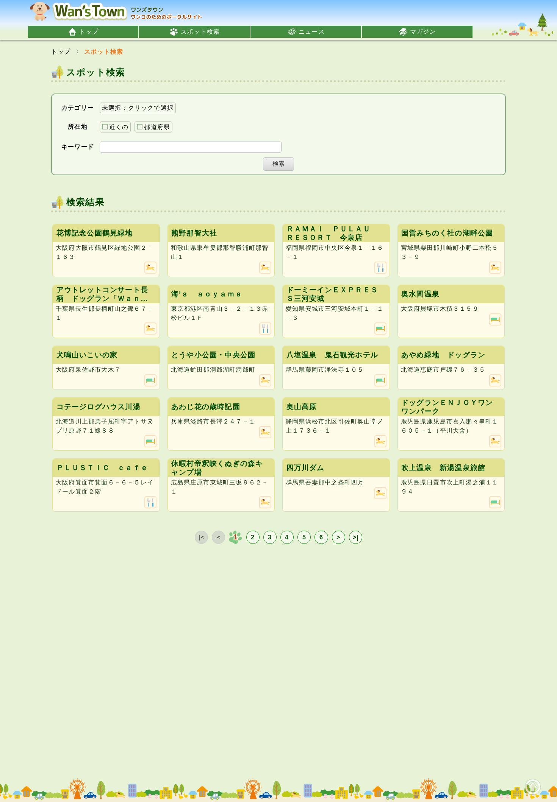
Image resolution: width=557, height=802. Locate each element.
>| (355, 537)
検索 (278, 163)
